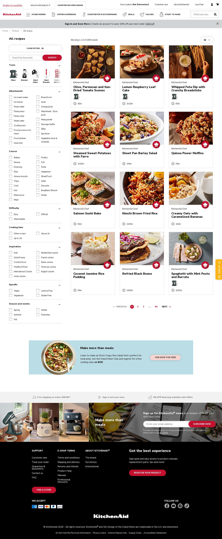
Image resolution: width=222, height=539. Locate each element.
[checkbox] (80, 268)
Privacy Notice (93, 273)
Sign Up (87, 285)
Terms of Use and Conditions (126, 268)
